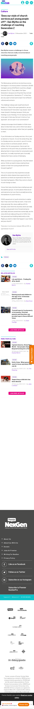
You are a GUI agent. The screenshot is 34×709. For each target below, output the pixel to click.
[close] (32, 39)
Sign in (9, 39)
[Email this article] (15, 43)
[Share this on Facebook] (2, 43)
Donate (7, 547)
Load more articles (17, 330)
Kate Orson (29, 301)
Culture (4, 11)
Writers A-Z (15, 597)
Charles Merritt (16, 353)
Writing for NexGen (11, 554)
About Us (7, 539)
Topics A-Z (6, 597)
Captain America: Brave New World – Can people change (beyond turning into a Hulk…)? (22, 347)
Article (14, 276)
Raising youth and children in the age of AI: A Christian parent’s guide (21, 296)
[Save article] (31, 43)
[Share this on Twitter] (6, 43)
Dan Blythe (11, 33)
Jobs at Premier (10, 550)
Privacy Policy (9, 558)
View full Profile (11, 249)
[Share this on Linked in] (10, 43)
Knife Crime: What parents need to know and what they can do (22, 364)
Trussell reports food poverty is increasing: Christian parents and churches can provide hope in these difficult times (22, 314)
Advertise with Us (11, 543)
